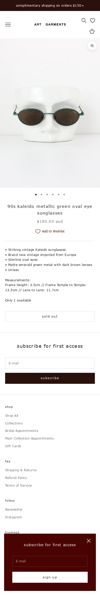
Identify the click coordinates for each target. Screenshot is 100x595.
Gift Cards (13, 446)
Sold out (50, 316)
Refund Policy (16, 477)
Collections (14, 423)
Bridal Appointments (21, 430)
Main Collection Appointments (29, 438)
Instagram (13, 517)
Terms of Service (18, 485)
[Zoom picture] (92, 45)
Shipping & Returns (21, 470)
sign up (50, 577)
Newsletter (14, 509)
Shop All (11, 415)
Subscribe (50, 378)
